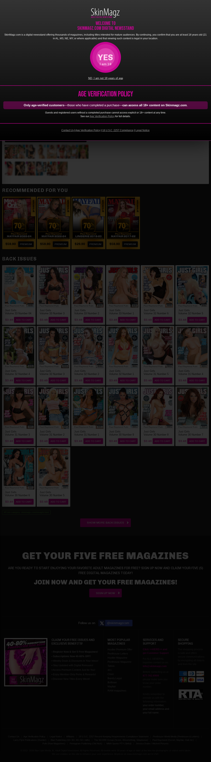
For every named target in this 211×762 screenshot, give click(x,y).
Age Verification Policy (102, 116)
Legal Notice (142, 130)
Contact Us (67, 130)
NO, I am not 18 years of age (105, 78)
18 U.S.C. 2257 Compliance (118, 130)
